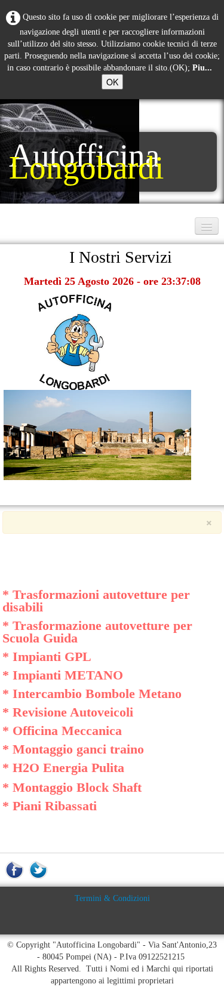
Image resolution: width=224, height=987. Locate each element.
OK (112, 82)
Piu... (202, 67)
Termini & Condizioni (112, 898)
